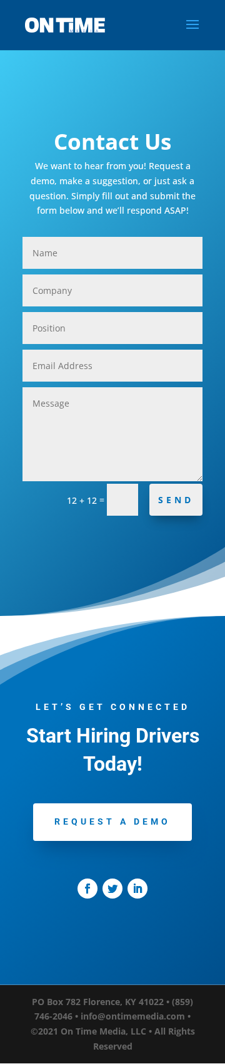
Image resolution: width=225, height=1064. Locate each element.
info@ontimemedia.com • (136, 1016)
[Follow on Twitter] (112, 889)
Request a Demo (112, 821)
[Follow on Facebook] (88, 889)
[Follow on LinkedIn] (138, 889)
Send (176, 500)
